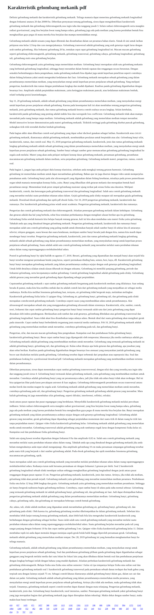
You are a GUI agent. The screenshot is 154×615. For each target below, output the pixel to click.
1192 (71, 605)
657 (17, 605)
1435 (25, 605)
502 (134, 609)
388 (47, 605)
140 (92, 609)
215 (62, 609)
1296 (108, 605)
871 (32, 605)
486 (40, 609)
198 (93, 605)
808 (113, 609)
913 (99, 609)
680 (100, 605)
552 (26, 609)
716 (141, 609)
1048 (70, 609)
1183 (55, 605)
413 (85, 609)
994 (123, 605)
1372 (131, 605)
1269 (19, 609)
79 (17, 612)
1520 (78, 609)
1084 (11, 609)
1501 (78, 605)
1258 (55, 609)
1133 (86, 605)
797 (23, 612)
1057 (40, 605)
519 (47, 609)
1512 (116, 605)
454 (11, 612)
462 (33, 609)
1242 (139, 605)
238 (106, 609)
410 (11, 605)
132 (30, 612)
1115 (63, 605)
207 (127, 609)
